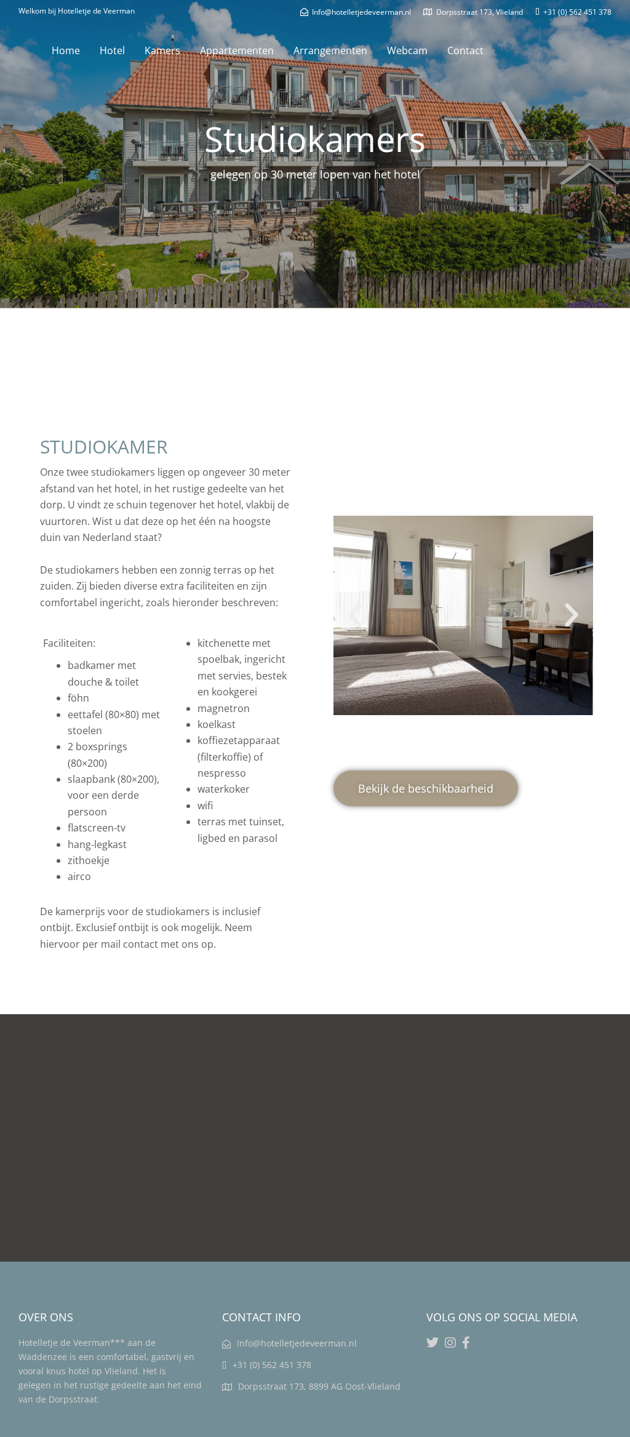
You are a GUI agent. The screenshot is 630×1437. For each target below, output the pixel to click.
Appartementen (237, 50)
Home (66, 50)
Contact (465, 50)
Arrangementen (330, 50)
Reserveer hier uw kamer (217, 393)
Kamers (162, 50)
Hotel (112, 50)
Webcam (407, 50)
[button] (355, 615)
